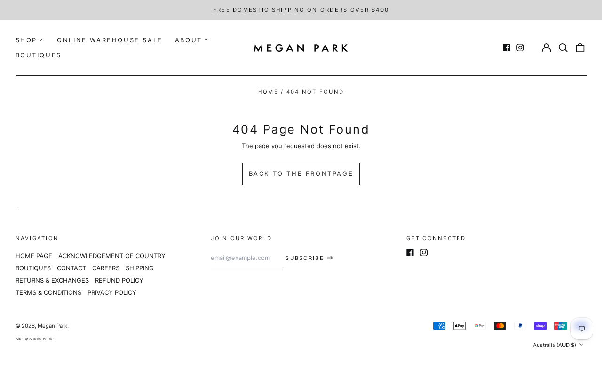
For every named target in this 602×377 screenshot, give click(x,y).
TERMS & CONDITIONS (48, 292)
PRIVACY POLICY (111, 292)
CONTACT (71, 268)
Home (268, 91)
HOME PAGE (34, 255)
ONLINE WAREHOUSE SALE (110, 40)
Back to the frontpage (301, 173)
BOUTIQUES (39, 55)
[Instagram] (520, 47)
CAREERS (105, 268)
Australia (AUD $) (555, 345)
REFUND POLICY (119, 280)
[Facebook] (506, 47)
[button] (563, 48)
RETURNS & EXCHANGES (52, 280)
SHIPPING (140, 268)
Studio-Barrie (41, 339)
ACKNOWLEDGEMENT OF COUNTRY (112, 255)
